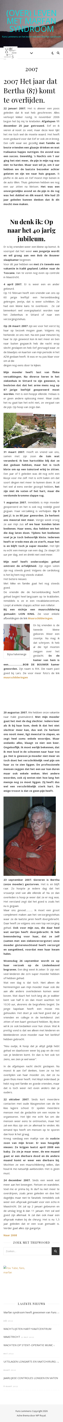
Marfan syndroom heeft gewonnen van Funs (30, 1312)
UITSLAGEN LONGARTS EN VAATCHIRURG (30, 1361)
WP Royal (41, 1415)
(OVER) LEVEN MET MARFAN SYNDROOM (31, 21)
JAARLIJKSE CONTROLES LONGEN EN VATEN (31, 1378)
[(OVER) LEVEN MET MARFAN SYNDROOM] (11, 52)
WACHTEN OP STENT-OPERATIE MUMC (28, 1345)
